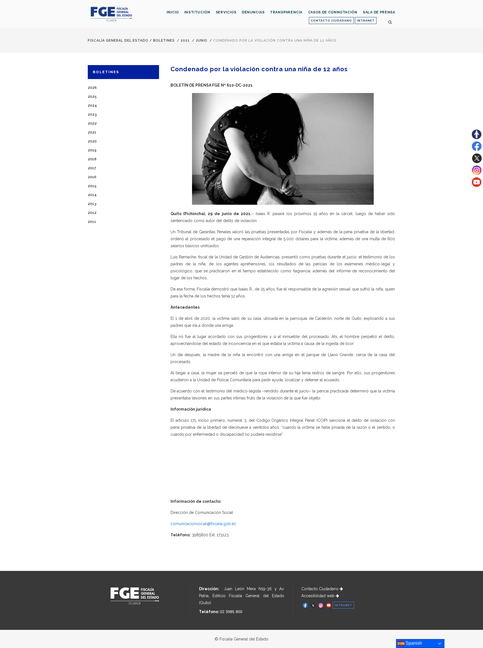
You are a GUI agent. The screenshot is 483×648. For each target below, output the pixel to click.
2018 (92, 159)
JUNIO (201, 40)
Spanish (413, 643)
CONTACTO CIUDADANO (331, 20)
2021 (185, 40)
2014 (92, 195)
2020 (92, 141)
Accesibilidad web (318, 596)
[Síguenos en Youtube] (476, 185)
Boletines (164, 40)
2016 (92, 177)
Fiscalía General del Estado (118, 40)
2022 (92, 123)
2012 (92, 213)
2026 (92, 87)
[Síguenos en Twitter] (476, 161)
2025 (92, 96)
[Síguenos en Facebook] (476, 149)
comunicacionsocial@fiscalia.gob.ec (203, 523)
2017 (92, 168)
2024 (92, 105)
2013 (92, 204)
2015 (92, 186)
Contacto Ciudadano (320, 589)
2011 (92, 222)
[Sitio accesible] (476, 137)
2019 (92, 150)
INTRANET (366, 20)
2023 (92, 114)
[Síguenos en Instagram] (476, 173)
